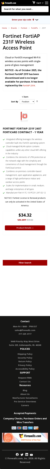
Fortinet (24, 28)
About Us (25, 394)
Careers (25, 405)
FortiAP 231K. (29, 85)
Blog (25, 390)
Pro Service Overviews (25, 401)
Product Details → (25, 228)
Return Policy (25, 361)
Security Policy (25, 357)
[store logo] (11, 3)
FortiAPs (34, 28)
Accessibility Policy (25, 368)
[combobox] (25, 9)
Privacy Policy (25, 365)
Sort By (14, 101)
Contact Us (25, 381)
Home (4, 28)
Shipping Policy (25, 354)
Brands (14, 28)
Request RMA (25, 377)
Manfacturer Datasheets (25, 398)
